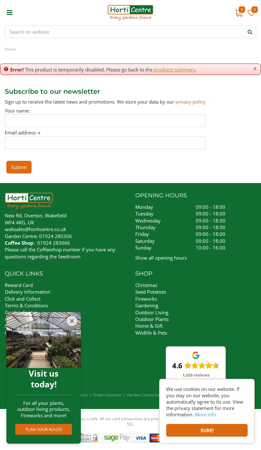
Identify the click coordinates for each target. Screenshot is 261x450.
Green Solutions (107, 395)
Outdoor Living (151, 312)
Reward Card (19, 285)
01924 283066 (53, 243)
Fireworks (146, 299)
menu (9, 12)
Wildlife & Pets (151, 333)
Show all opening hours (161, 258)
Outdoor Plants (152, 319)
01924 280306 (55, 236)
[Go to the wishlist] (250, 15)
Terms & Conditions (26, 305)
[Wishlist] (251, 15)
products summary (174, 69)
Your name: (17, 110)
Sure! (207, 430)
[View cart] (238, 12)
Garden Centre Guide (146, 395)
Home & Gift (149, 326)
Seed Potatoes (150, 292)
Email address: (22, 132)
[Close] (72, 321)
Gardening (146, 305)
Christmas (146, 285)
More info (205, 414)
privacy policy (190, 102)
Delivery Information (27, 292)
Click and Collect (22, 299)
